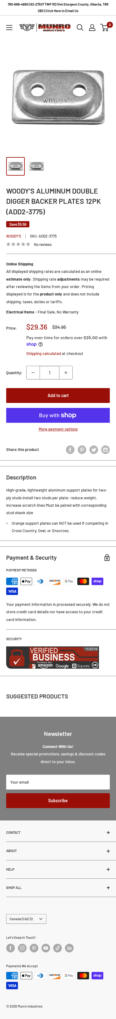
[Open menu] (9, 27)
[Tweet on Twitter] (93, 449)
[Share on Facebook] (70, 449)
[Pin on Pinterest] (82, 449)
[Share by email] (105, 449)
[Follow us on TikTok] (57, 948)
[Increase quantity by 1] (65, 372)
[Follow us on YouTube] (45, 948)
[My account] (92, 27)
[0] (105, 27)
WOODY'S (13, 236)
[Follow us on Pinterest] (34, 948)
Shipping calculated (43, 353)
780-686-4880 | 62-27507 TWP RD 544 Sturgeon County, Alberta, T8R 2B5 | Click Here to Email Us (58, 7)
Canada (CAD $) (21, 919)
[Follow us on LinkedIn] (69, 948)
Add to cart (58, 395)
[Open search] (80, 27)
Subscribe (58, 800)
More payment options (58, 428)
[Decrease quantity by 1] (33, 372)
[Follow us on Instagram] (22, 948)
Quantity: (14, 372)
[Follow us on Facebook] (10, 948)
